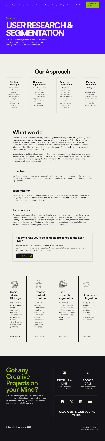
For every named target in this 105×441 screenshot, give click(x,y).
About (14, 5)
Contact (79, 5)
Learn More (14, 337)
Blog (62, 5)
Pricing (54, 5)
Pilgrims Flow (94, 429)
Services (30, 5)
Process (39, 5)
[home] (8, 5)
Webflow (93, 427)
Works (21, 5)
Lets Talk (24, 256)
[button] (70, 4)
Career (47, 5)
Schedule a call (92, 5)
